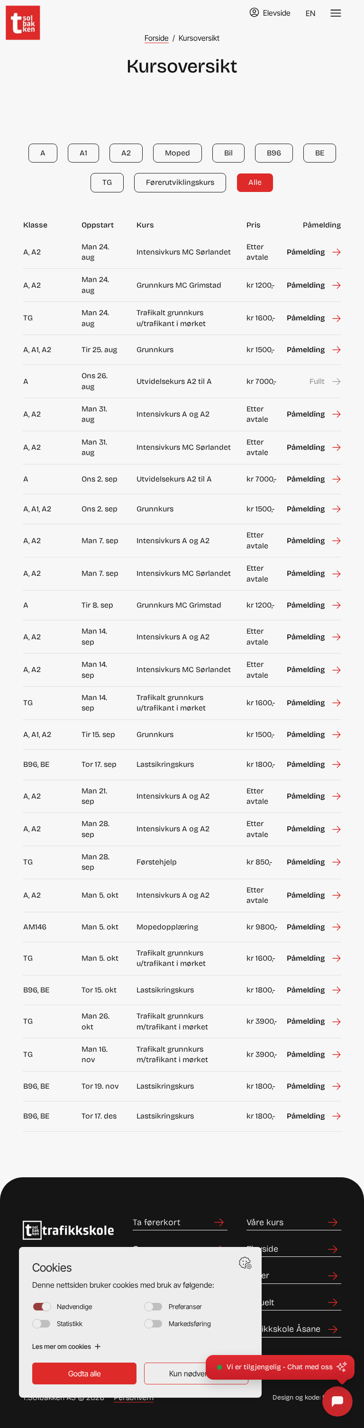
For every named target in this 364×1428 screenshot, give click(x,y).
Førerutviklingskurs (180, 182)
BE (319, 152)
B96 (274, 152)
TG (107, 182)
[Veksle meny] (335, 13)
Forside (157, 38)
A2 (126, 152)
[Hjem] (31, 13)
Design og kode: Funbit (307, 1397)
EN (310, 13)
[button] (280, 1367)
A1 (83, 152)
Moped (177, 152)
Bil (228, 152)
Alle (255, 182)
